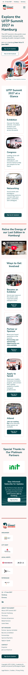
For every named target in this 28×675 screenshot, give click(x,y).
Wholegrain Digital (19, 666)
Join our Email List (7, 650)
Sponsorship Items (7, 638)
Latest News (5, 623)
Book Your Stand (14, 305)
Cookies (12, 670)
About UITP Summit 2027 (9, 610)
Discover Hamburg (7, 613)
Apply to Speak (6, 640)
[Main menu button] (24, 7)
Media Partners (6, 621)
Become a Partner (14, 350)
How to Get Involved (10, 54)
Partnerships (5, 635)
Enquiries (4, 647)
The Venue (5, 615)
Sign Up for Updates (10, 49)
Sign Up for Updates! (13, 215)
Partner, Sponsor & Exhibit (9, 630)
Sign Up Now (14, 500)
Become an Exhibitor (8, 633)
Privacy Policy (20, 670)
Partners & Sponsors (8, 618)
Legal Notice (5, 670)
